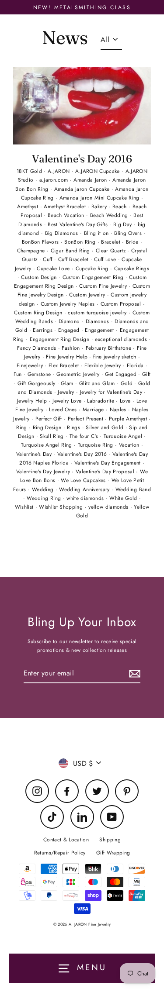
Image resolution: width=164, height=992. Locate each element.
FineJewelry (31, 365)
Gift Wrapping (113, 852)
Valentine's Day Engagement (108, 462)
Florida (136, 365)
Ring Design (48, 427)
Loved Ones (64, 409)
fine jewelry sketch (115, 356)
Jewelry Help (33, 400)
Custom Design (40, 277)
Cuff (48, 259)
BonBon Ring (80, 241)
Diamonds (98, 321)
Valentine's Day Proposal (106, 471)
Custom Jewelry (88, 294)
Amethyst (28, 206)
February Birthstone (109, 347)
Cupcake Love (54, 268)
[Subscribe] (133, 673)
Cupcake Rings (131, 268)
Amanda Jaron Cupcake (83, 189)
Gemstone (40, 374)
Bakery (99, 206)
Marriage (94, 409)
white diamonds (85, 498)
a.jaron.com (54, 179)
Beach (120, 206)
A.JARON (60, 171)
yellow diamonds (109, 506)
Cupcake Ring (93, 268)
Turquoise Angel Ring (47, 444)
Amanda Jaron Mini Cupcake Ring (100, 197)
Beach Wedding (110, 215)
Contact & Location (66, 839)
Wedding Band (133, 489)
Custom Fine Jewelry (104, 285)
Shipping (110, 839)
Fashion (72, 347)
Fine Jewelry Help (67, 356)
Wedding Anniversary (85, 489)
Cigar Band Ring (71, 250)
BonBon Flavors (41, 241)
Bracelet (111, 241)
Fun (19, 374)
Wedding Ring (45, 498)
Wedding (44, 489)
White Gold (124, 498)
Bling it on (97, 233)
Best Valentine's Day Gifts (78, 224)
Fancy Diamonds (37, 347)
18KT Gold (30, 171)
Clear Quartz (111, 250)
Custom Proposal (122, 303)
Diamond (70, 321)
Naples (119, 409)
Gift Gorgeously (37, 383)
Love (126, 400)
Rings (74, 427)
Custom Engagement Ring (94, 277)
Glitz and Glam (98, 383)
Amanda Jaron (90, 179)
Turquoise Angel (124, 436)
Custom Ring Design (39, 312)
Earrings (43, 330)
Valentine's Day (34, 454)
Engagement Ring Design (60, 339)
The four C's (85, 436)
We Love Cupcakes (84, 480)
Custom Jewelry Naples (69, 303)
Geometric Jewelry (78, 374)
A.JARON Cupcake (98, 171)
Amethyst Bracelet (65, 206)
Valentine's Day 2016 (82, 158)
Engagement (100, 330)
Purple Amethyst (129, 418)
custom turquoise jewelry (98, 312)
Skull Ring (53, 436)
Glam (68, 383)
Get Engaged (121, 374)
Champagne (32, 250)
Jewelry (67, 392)
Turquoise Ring (96, 444)
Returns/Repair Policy (60, 852)
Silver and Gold (105, 427)
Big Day (123, 224)
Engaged (69, 330)
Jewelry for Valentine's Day (112, 392)
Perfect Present (86, 418)
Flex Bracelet (65, 365)
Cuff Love (106, 259)
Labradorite (101, 400)
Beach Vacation (67, 215)
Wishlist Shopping (61, 506)
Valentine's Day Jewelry (44, 471)
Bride (133, 241)
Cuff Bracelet (74, 259)
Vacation (130, 444)
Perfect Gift (49, 418)
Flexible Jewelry (103, 365)
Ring (22, 427)
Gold (128, 383)
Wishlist (25, 506)
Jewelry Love (67, 400)
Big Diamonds (62, 233)
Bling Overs (128, 233)
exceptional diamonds (122, 339)
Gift (146, 374)
